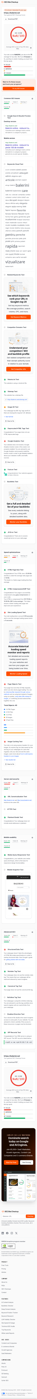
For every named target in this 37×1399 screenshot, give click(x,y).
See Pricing (26, 1162)
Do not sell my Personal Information (16, 1393)
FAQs (3, 1285)
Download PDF (13, 19)
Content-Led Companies (9, 1343)
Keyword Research (7, 1316)
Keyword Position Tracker (10, 1312)
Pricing (4, 1269)
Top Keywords (6, 1330)
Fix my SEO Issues (19, 88)
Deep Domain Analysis (8, 1309)
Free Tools (5, 1265)
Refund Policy (21, 1395)
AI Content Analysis (7, 1302)
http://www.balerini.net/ (24, 800)
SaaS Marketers (6, 1353)
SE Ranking (5, 1373)
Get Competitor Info (18, 369)
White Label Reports (8, 1333)
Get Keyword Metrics (18, 317)
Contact (4, 1292)
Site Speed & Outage (8, 1323)
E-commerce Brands (8, 1346)
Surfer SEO (5, 1380)
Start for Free (11, 1162)
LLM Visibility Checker (8, 1319)
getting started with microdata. (15, 959)
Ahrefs (4, 1363)
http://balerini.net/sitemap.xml (17, 399)
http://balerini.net (9, 800)
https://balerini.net (12, 12)
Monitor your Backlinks (18, 522)
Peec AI (4, 1367)
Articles (4, 1272)
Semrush (4, 1377)
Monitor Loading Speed (18, 674)
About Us (4, 1282)
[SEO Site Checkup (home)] (9, 2)
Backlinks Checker (7, 1306)
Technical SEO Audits (8, 1326)
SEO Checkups (6, 1289)
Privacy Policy (11, 1395)
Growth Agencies (7, 1350)
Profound (4, 1370)
